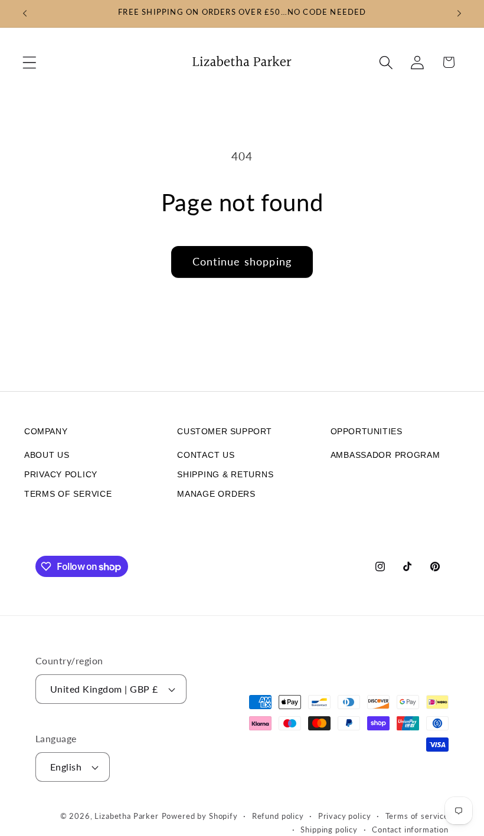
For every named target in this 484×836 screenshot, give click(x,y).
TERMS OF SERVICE (68, 494)
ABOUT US (47, 455)
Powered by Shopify (200, 816)
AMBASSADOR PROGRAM (385, 455)
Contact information (410, 829)
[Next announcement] (459, 14)
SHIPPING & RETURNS (225, 474)
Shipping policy (329, 829)
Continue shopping (242, 261)
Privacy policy (344, 816)
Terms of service (417, 816)
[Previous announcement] (25, 14)
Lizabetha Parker (126, 816)
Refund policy (278, 816)
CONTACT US (205, 455)
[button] (29, 62)
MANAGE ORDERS (216, 494)
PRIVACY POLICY (60, 474)
